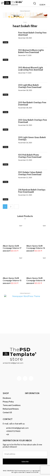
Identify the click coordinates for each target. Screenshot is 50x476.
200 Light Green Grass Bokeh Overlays (32, 138)
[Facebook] (19, 378)
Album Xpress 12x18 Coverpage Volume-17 (12, 247)
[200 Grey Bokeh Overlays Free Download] (9, 124)
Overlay (5, 42)
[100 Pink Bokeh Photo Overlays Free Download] (9, 158)
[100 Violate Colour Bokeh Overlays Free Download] (9, 176)
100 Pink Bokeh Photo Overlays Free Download (29, 156)
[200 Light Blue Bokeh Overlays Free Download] (9, 89)
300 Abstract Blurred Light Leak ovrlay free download (30, 68)
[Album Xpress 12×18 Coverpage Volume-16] (36, 233)
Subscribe (25, 461)
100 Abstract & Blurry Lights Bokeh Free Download (31, 51)
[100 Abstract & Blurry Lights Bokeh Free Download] (9, 54)
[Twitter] (31, 378)
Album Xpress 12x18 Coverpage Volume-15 (12, 279)
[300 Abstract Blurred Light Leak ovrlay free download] (9, 71)
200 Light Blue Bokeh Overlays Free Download (29, 86)
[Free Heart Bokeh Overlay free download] (9, 36)
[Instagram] (25, 378)
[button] (34, 3)
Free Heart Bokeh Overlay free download (32, 33)
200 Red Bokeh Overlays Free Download (32, 103)
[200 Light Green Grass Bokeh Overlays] (9, 141)
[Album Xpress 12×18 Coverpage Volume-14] (36, 265)
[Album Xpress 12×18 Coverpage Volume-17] (13, 233)
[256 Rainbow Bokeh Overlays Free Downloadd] (9, 193)
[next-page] (16, 206)
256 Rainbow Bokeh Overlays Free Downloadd (31, 190)
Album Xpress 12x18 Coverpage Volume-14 (35, 279)
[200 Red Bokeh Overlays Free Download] (9, 106)
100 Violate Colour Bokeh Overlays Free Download (30, 173)
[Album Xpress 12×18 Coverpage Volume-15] (13, 265)
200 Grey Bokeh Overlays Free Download (32, 121)
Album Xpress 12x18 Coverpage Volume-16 (35, 247)
